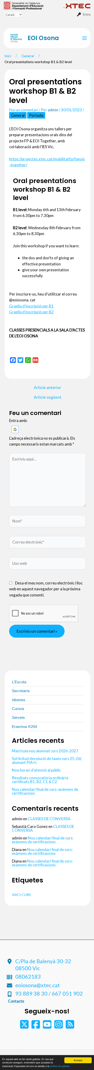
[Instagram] (59, 1026)
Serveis (18, 717)
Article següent (47, 397)
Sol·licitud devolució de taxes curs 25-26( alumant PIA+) (46, 760)
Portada (36, 115)
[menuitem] (33, 5)
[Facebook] (36, 1026)
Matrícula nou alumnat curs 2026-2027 (45, 750)
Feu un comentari (23, 109)
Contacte (16, 1001)
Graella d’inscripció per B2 (31, 312)
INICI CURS (21, 894)
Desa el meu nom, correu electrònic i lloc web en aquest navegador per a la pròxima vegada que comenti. (46, 589)
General (18, 115)
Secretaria (20, 691)
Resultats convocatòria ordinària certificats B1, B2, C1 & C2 (40, 779)
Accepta (78, 1060)
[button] (15, 429)
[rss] (70, 1026)
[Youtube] (47, 1026)
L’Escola (19, 682)
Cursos (18, 709)
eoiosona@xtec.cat (37, 985)
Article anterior (47, 387)
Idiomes (18, 700)
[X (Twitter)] (24, 1026)
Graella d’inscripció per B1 (31, 306)
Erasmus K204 (24, 726)
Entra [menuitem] (87, 14)
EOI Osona (43, 38)
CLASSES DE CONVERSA (49, 818)
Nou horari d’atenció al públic (36, 770)
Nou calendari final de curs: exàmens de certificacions (45, 791)
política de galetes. (60, 1066)
